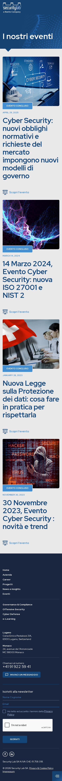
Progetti (8, 584)
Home (6, 569)
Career (7, 579)
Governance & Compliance (17, 604)
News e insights (12, 589)
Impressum (9, 771)
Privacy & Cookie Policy (41, 768)
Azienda (7, 574)
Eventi (6, 593)
